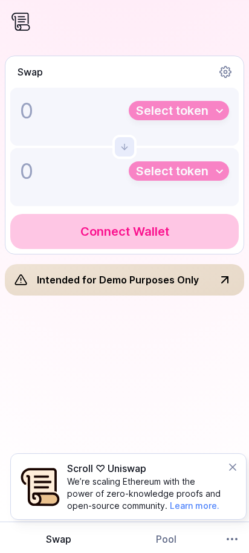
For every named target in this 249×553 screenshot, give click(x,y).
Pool (166, 539)
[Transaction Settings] (225, 72)
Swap (58, 539)
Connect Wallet (124, 231)
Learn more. (194, 505)
